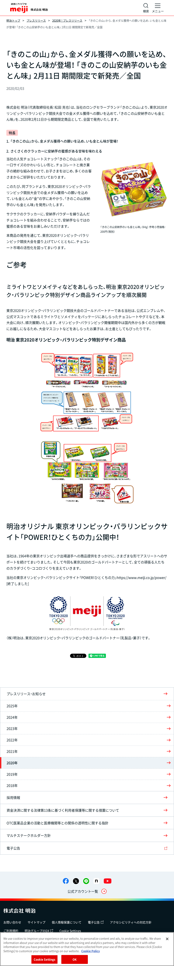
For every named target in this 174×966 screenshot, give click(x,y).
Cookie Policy (90, 951)
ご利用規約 (10, 931)
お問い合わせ (12, 922)
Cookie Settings (70, 931)
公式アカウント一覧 (82, 891)
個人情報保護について (66, 922)
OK (75, 959)
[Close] (167, 939)
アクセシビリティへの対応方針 (131, 922)
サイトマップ (36, 922)
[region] (87, 949)
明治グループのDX (37, 931)
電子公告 (94, 922)
